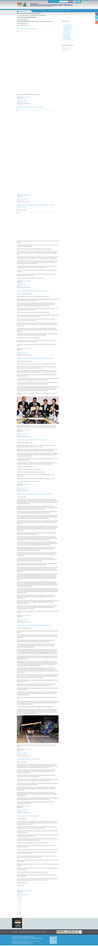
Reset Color (17, 922)
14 (20, 901)
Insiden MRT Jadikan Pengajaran (28, 759)
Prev (20, 898)
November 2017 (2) (68, 25)
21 (20, 910)
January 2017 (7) (67, 30)
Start (21, 897)
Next (21, 913)
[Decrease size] (20, 927)
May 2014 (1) (66, 35)
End (20, 914)
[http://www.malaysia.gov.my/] (58, 931)
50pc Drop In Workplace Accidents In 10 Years (33, 291)
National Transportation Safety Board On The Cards (35, 358)
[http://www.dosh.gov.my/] (73, 931)
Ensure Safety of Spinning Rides (28, 816)
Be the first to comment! (22, 101)
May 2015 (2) (66, 31)
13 (20, 900)
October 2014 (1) (67, 33)
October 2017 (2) (67, 26)
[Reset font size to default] (18, 927)
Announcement (50, 10)
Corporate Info (42, 10)
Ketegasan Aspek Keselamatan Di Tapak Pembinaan (35, 494)
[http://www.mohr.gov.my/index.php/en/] (69, 931)
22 (20, 911)
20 (20, 909)
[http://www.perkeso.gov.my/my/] (76, 931)
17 (20, 905)
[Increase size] (16, 927)
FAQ (62, 10)
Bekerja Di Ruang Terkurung (27, 28)
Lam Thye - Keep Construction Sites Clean (31, 440)
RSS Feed (64, 50)
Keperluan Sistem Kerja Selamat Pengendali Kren (34, 625)
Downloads (57, 10)
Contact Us (67, 10)
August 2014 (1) (67, 34)
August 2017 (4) (67, 29)
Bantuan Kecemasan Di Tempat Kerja (30, 107)
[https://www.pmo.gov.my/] (62, 931)
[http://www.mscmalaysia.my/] (65, 931)
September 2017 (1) (68, 27)
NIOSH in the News (66, 48)
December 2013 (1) (68, 39)
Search (70, 1)
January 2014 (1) (67, 38)
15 (20, 902)
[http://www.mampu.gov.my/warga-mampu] (80, 931)
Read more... (19, 102)
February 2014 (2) (67, 37)
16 (20, 904)
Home (36, 10)
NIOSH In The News (32, 16)
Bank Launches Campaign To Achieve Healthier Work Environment (35, 206)
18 (20, 906)
